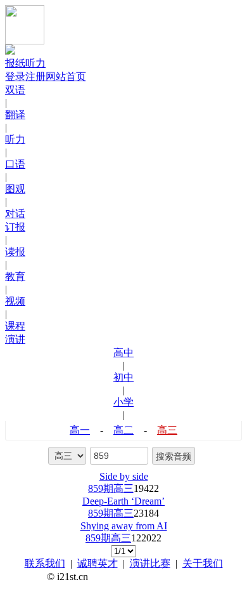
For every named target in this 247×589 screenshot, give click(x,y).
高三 (167, 430)
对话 (15, 213)
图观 (15, 188)
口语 (15, 164)
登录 (15, 76)
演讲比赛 (150, 563)
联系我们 (45, 563)
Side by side (123, 476)
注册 (35, 76)
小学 (123, 402)
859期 (100, 488)
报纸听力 (25, 63)
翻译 (15, 114)
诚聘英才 (97, 563)
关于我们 (202, 563)
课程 (15, 326)
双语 (15, 89)
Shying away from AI (123, 525)
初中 (123, 377)
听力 (15, 139)
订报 (15, 227)
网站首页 (66, 76)
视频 (15, 301)
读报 (15, 251)
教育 (15, 276)
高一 (80, 430)
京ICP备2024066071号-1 (148, 576)
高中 (123, 352)
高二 (123, 430)
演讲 (15, 339)
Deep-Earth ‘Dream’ (123, 501)
